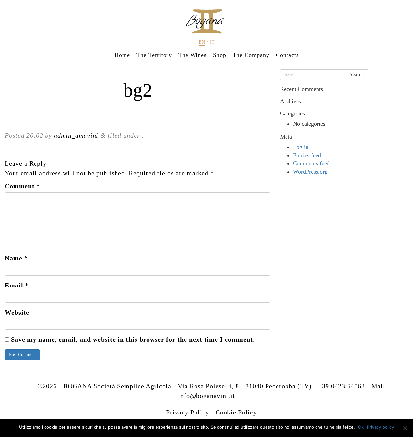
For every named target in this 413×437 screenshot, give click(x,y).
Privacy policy (380, 427)
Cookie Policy (236, 412)
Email (17, 285)
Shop (219, 55)
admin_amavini (76, 135)
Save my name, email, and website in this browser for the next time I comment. (133, 339)
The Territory (154, 55)
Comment (22, 185)
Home (122, 55)
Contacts (287, 55)
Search (357, 74)
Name (16, 258)
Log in (300, 147)
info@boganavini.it (206, 395)
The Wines (192, 55)
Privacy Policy (187, 412)
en (202, 42)
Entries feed (307, 155)
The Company (251, 55)
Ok (361, 427)
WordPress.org (310, 172)
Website (17, 312)
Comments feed (311, 163)
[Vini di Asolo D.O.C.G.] (206, 21)
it (212, 42)
